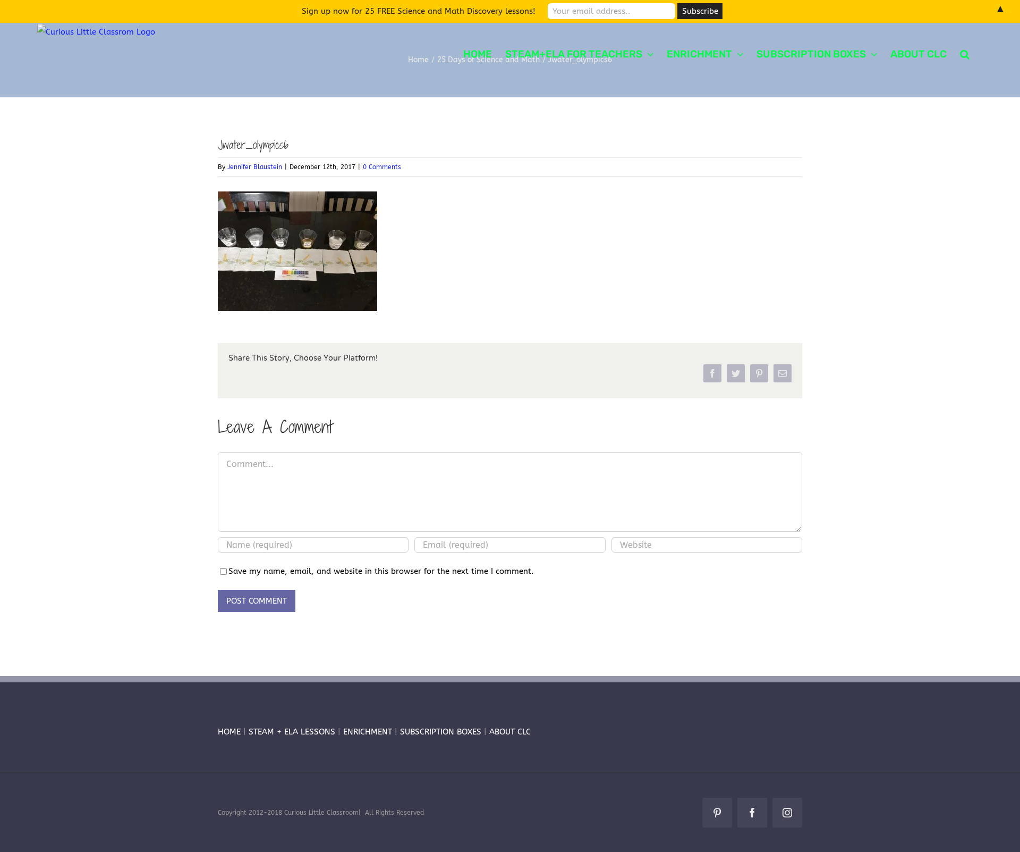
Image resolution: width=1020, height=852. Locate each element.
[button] (965, 53)
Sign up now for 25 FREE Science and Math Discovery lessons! (419, 11)
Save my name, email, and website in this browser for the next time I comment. (381, 571)
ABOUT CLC (510, 732)
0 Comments (382, 167)
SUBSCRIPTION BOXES (440, 732)
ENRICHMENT (367, 732)
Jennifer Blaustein (254, 167)
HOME (229, 732)
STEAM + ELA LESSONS (293, 732)
